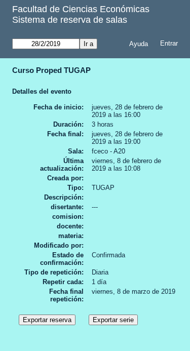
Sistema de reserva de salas (69, 20)
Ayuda (138, 44)
